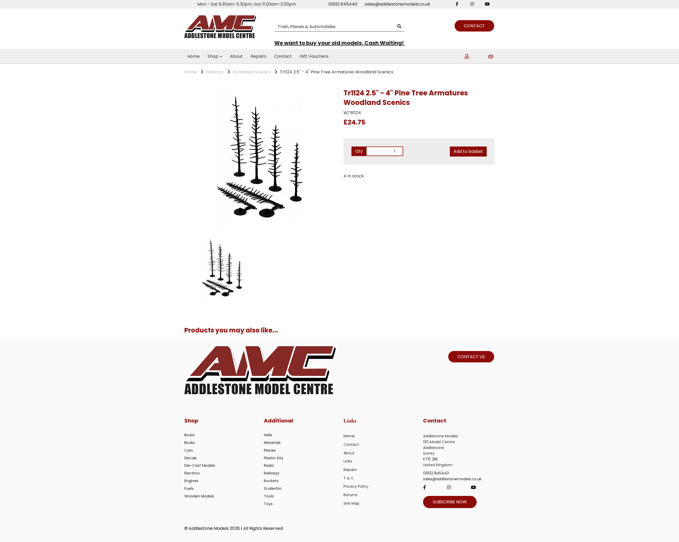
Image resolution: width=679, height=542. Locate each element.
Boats (189, 435)
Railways (215, 72)
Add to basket (468, 151)
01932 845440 (342, 4)
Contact (283, 56)
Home (193, 56)
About (236, 56)
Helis (268, 435)
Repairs (258, 56)
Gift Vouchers (314, 56)
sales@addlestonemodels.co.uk (397, 4)
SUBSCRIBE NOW (450, 502)
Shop (213, 56)
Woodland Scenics (252, 72)
